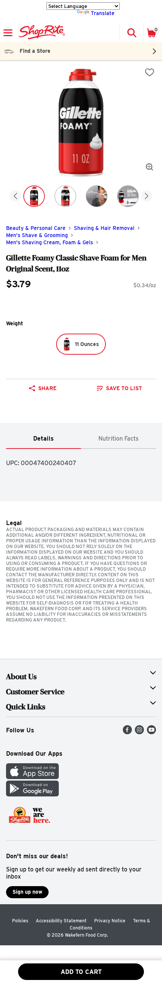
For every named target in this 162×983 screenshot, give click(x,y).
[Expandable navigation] (8, 33)
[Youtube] (151, 732)
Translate (103, 13)
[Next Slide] (146, 196)
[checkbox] (149, 72)
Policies (20, 920)
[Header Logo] (40, 33)
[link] (119, 388)
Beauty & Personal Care (36, 228)
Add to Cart (81, 971)
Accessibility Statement (61, 920)
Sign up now (27, 892)
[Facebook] (127, 732)
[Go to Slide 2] (65, 196)
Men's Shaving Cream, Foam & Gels (49, 242)
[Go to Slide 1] (34, 196)
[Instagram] (139, 732)
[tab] (43, 439)
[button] (131, 33)
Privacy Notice (109, 920)
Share (47, 388)
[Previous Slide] (15, 196)
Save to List (124, 388)
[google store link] (32, 794)
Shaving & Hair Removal (104, 228)
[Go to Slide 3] (96, 196)
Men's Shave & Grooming (37, 235)
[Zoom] (149, 167)
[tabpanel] (81, 460)
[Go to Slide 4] (128, 196)
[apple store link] (32, 777)
